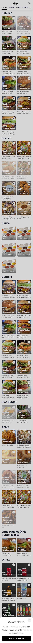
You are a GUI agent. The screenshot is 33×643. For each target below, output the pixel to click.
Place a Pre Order (16, 638)
